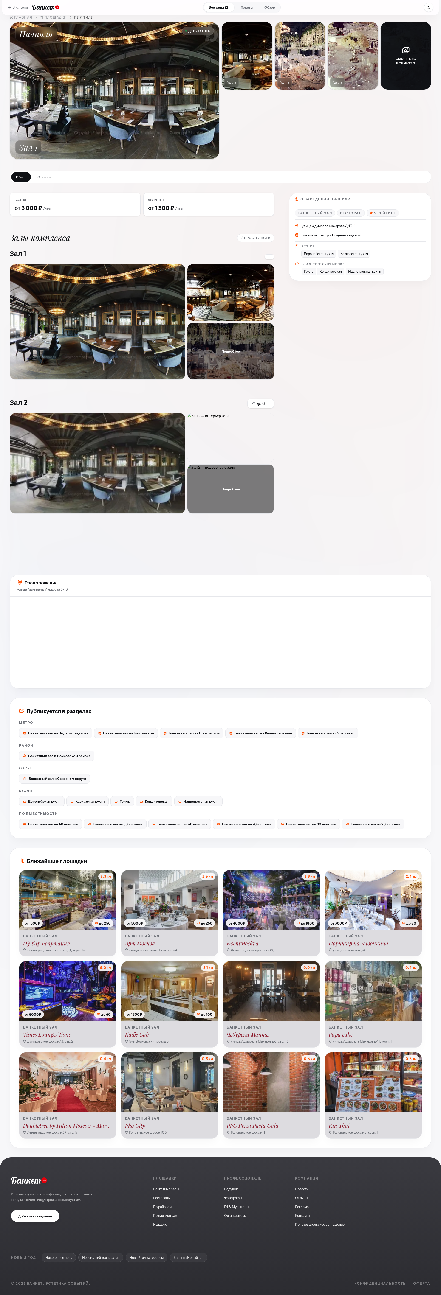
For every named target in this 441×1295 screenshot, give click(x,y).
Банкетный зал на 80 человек (311, 824)
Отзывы (44, 177)
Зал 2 (19, 402)
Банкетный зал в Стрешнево (330, 733)
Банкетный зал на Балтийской (128, 733)
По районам (162, 1206)
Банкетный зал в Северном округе (57, 778)
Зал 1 (18, 253)
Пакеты (247, 7)
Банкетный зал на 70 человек (246, 824)
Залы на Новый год (189, 1257)
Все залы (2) (219, 7)
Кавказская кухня (90, 801)
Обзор (269, 7)
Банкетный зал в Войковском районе (59, 756)
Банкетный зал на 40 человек (53, 824)
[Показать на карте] (355, 226)
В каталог (20, 7)
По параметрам (165, 1215)
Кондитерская (157, 801)
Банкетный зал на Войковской (194, 733)
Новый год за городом (147, 1257)
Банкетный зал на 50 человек (118, 824)
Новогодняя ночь (58, 1257)
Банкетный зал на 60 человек (182, 824)
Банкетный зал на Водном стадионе (58, 733)
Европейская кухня (44, 801)
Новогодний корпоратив (100, 1257)
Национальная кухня (201, 801)
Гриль (125, 801)
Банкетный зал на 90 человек (376, 824)
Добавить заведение (35, 1216)
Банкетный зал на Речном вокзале (263, 733)
